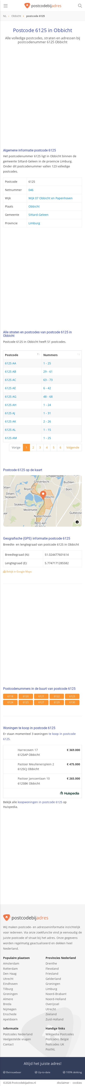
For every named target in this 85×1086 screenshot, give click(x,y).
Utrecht (8, 979)
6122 (57, 696)
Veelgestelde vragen (17, 1039)
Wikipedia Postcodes (60, 1034)
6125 (26, 702)
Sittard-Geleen (38, 215)
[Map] (42, 501)
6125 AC (10, 380)
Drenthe (51, 963)
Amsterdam (11, 963)
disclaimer (63, 1083)
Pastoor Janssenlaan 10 (34, 778)
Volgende (72, 447)
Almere (8, 999)
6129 (57, 702)
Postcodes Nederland (18, 1034)
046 (30, 190)
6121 (41, 696)
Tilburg (8, 989)
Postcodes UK (55, 1044)
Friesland (52, 974)
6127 (41, 702)
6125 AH (10, 405)
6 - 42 (47, 388)
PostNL (50, 1049)
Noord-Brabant (56, 994)
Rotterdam (10, 969)
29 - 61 (48, 371)
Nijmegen (10, 1009)
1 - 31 (47, 413)
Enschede (10, 1014)
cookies (77, 1083)
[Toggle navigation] (6, 5)
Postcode (11, 355)
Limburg (34, 223)
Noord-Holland (56, 999)
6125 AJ (10, 413)
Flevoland (52, 969)
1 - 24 (47, 405)
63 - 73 (48, 380)
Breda (7, 1004)
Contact (8, 1044)
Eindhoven (10, 984)
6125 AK (10, 421)
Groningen (10, 994)
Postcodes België (57, 1039)
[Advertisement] (42, 96)
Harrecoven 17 (28, 750)
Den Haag (10, 974)
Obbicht (34, 206)
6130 (72, 702)
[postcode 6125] (43, 6)
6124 (10, 702)
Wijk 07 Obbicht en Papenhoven (50, 198)
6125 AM (11, 438)
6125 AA (10, 363)
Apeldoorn (10, 1019)
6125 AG (10, 396)
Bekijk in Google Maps (19, 571)
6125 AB (10, 371)
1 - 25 (47, 363)
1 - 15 (47, 430)
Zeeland (51, 1014)
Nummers (50, 355)
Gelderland (53, 979)
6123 (72, 696)
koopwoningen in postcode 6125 (40, 802)
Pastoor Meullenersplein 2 (36, 764)
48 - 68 (48, 396)
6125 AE (10, 388)
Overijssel (52, 1004)
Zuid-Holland (55, 1019)
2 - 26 (47, 421)
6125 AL (10, 430)
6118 (10, 696)
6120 (26, 696)
